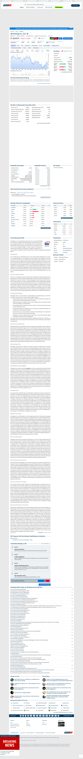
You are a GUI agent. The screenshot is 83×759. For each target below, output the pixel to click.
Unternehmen (34, 45)
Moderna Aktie (66, 703)
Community (40, 7)
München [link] (13, 217)
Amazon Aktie (53, 710)
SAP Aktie (28, 703)
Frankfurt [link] (13, 209)
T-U (52, 715)
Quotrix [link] (12, 221)
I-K (37, 715)
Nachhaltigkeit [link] (46, 45)
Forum (40, 45)
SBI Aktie (21, 31)
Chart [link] (22, 45)
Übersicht (13, 45)
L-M (40, 715)
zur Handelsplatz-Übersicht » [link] (67, 72)
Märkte (22, 7)
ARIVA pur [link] (28, 724)
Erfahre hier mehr (44, 640)
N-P (43, 715)
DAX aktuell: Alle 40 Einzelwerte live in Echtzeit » (63, 712)
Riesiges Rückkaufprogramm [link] (22, 565)
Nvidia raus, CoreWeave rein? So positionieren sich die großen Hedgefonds (26, 688)
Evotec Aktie (65, 705)
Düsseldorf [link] (13, 207)
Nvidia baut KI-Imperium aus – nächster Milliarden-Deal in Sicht (27, 684)
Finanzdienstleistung (67, 248)
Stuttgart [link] (13, 223)
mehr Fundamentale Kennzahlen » (44, 123)
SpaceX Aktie (15, 703)
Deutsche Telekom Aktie (30, 707)
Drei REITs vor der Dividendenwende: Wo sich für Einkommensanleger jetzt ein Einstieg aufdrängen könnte (59, 680)
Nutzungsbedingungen (39, 732)
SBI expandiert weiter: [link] (20, 575)
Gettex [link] (12, 211)
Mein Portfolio (48, 7)
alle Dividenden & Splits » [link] (45, 185)
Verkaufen (56, 38)
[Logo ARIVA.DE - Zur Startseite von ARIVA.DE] (68, 732)
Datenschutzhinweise (31, 195)
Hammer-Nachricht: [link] (19, 549)
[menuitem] (17, 722)
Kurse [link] (18, 45)
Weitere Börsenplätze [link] (45, 228)
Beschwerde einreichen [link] (15, 725)
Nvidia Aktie (53, 703)
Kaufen (52, 38)
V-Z (55, 715)
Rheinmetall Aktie (41, 705)
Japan (64, 246)
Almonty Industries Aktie (18, 710)
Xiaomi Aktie (40, 710)
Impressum (23, 732)
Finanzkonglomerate (67, 250)
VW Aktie (27, 710)
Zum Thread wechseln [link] (45, 584)
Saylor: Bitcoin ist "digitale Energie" (22, 692)
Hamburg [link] (13, 213)
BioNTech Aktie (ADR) (42, 703)
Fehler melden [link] (13, 727)
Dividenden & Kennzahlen (16, 47)
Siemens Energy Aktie (42, 707)
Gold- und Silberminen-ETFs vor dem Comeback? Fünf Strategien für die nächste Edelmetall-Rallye (58, 692)
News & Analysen (30, 7)
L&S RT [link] (12, 215)
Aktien (17, 31)
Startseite (12, 31)
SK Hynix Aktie (66, 710)
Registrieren (41, 580)
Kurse (24, 47)
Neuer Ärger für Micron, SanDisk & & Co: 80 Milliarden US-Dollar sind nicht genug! (27, 680)
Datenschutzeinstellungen (50, 732)
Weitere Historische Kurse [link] (67, 218)
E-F (30, 715)
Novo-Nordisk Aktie (54, 705)
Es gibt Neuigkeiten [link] (19, 557)
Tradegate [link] (13, 225)
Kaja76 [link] (16, 547)
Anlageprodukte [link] (55, 45)
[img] (18, 41)
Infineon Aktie (28, 705)
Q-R (46, 715)
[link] (52, 38)
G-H (34, 715)
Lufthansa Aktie (66, 707)
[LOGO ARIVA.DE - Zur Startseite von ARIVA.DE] (7, 5)
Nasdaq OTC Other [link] (15, 219)
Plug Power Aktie (16, 707)
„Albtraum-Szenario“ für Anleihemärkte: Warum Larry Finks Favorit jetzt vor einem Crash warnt (58, 684)
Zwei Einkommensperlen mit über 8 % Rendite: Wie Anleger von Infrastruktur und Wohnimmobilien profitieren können (57, 697)
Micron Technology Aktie (18, 705)
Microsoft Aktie (54, 707)
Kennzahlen (27, 45)
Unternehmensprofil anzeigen (43, 83)
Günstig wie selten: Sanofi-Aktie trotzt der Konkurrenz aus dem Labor (26, 696)
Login (47, 580)
